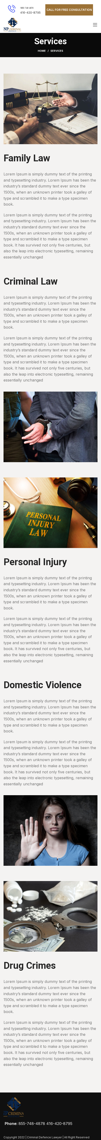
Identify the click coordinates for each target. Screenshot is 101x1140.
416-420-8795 (59, 1123)
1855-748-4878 (26, 8)
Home (42, 50)
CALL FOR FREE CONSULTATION (69, 10)
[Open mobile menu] (95, 24)
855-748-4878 (32, 1123)
